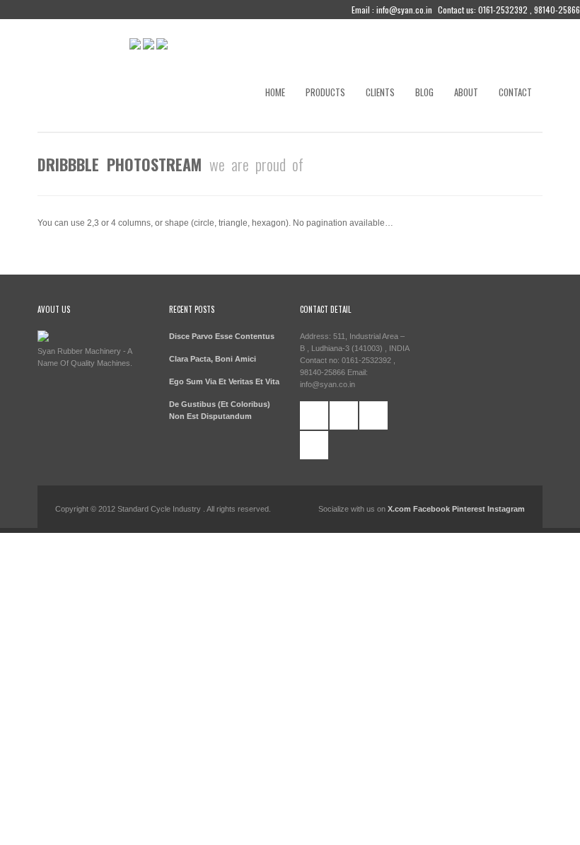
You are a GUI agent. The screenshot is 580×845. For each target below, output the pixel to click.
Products (325, 92)
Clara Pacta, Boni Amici (212, 359)
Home (275, 92)
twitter (344, 415)
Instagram (506, 509)
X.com (399, 509)
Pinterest (468, 509)
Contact (515, 92)
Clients (380, 92)
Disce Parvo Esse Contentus (221, 336)
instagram (314, 445)
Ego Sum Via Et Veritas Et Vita (224, 381)
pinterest (373, 415)
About (466, 92)
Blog (424, 92)
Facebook (432, 509)
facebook (314, 415)
